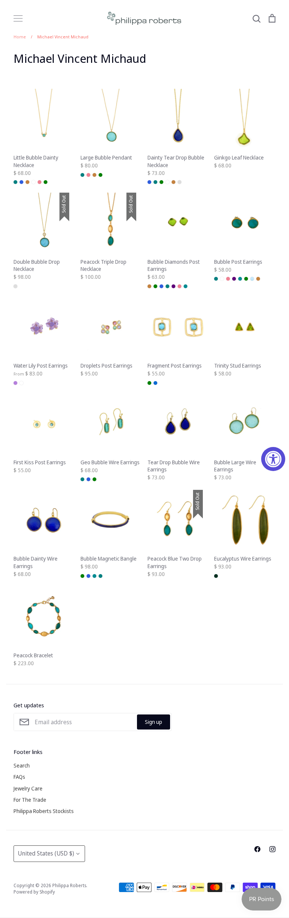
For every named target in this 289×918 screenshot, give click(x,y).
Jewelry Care (28, 788)
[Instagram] (272, 849)
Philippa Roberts (69, 885)
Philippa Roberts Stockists (44, 811)
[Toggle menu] (18, 18)
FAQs (19, 776)
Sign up (153, 721)
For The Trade (30, 799)
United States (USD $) (46, 853)
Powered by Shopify (34, 892)
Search (22, 765)
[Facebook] (257, 849)
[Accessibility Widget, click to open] (273, 459)
